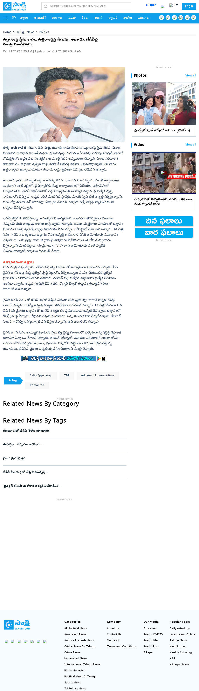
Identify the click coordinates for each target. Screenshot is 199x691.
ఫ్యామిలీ (113, 18)
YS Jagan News (179, 665)
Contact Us (114, 635)
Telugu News (178, 641)
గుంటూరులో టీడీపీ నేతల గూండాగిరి (62, 431)
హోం (13, 18)
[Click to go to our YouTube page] (187, 17)
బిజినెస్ (99, 18)
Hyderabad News (75, 659)
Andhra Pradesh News (79, 641)
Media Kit (113, 641)
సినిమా (72, 18)
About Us (113, 629)
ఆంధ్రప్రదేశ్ (40, 18)
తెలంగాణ (57, 18)
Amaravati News (75, 635)
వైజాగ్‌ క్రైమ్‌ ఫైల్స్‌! (64, 459)
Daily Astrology (180, 629)
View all (190, 75)
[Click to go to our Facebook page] (161, 17)
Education (150, 629)
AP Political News (75, 629)
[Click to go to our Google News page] (193, 17)
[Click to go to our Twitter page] (174, 17)
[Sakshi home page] (17, 625)
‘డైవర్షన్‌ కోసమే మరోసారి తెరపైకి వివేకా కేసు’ (61, 486)
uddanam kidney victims (97, 376)
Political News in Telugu (80, 677)
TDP (67, 376)
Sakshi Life (150, 641)
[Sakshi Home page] (14, 6)
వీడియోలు (144, 18)
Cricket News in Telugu (79, 647)
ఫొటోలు (127, 18)
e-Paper (148, 653)
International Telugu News (82, 665)
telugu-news (25, 32)
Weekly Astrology (181, 653)
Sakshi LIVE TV (153, 635)
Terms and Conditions (122, 647)
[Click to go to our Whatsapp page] (168, 17)
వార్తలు (24, 18)
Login (189, 6)
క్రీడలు (85, 18)
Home (7, 32)
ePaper (151, 5)
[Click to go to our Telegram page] (38, 641)
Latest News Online (182, 635)
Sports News (72, 683)
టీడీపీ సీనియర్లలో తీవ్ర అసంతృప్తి (64, 472)
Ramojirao (37, 385)
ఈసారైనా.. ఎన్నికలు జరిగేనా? (63, 445)
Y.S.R (173, 659)
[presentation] (137, 104)
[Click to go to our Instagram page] (180, 17)
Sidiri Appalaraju (41, 376)
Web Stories (177, 647)
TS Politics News (75, 689)
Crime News (72, 653)
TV (175, 5)
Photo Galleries (74, 671)
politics (44, 32)
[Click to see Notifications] (163, 6)
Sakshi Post (151, 647)
